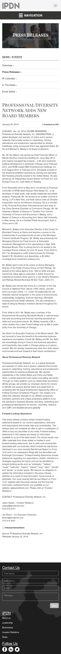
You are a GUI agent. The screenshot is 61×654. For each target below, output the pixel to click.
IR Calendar (8, 78)
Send (54, 605)
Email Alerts (8, 91)
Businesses (7, 627)
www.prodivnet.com (20, 487)
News (4, 636)
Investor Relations (10, 632)
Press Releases (11, 72)
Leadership (7, 622)
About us (6, 617)
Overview (7, 65)
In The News (9, 85)
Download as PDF (51, 124)
